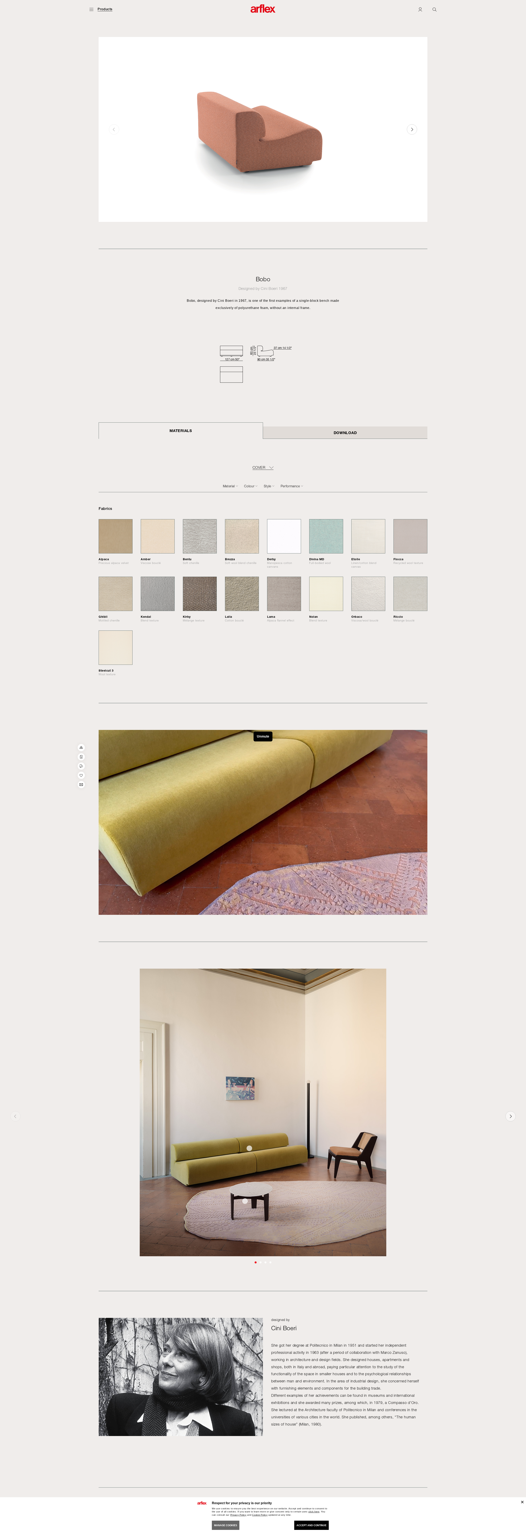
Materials (181, 430)
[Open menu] (91, 9)
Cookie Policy (260, 1515)
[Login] (420, 9)
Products (105, 9)
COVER (259, 468)
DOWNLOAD (345, 432)
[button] (412, 129)
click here (314, 1511)
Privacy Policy (238, 1515)
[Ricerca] (435, 9)
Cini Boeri (269, 288)
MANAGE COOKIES (225, 1525)
